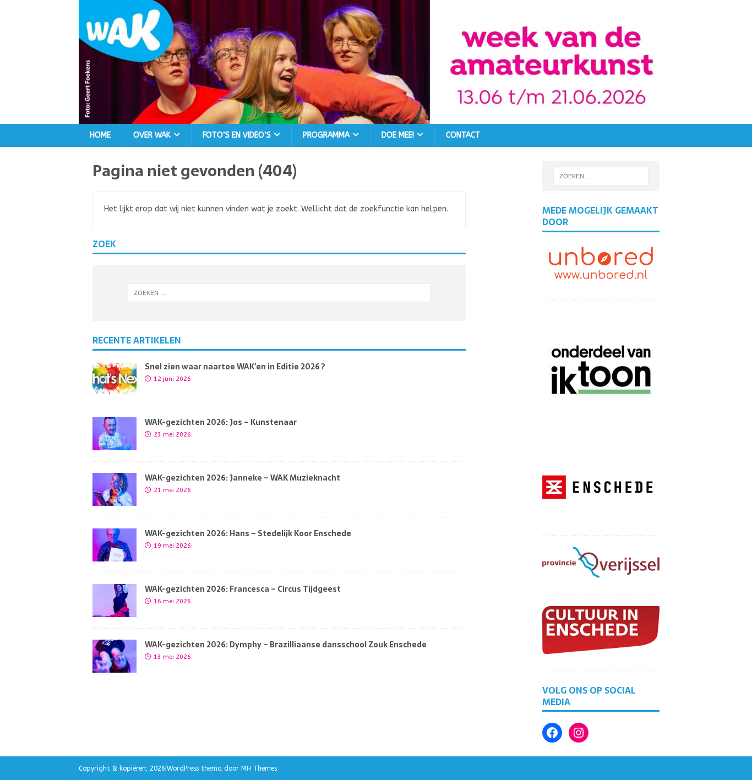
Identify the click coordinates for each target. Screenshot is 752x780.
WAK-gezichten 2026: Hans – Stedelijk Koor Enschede (248, 533)
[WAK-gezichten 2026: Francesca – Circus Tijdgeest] (114, 610)
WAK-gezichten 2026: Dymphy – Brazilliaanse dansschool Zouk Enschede (286, 645)
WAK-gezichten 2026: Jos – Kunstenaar (221, 422)
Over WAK (152, 135)
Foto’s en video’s (237, 135)
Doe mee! (398, 135)
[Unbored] (601, 276)
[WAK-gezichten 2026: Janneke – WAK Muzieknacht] (114, 499)
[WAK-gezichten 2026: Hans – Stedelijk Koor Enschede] (114, 555)
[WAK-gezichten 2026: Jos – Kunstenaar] (114, 444)
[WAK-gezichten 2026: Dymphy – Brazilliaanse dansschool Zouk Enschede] (114, 666)
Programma (326, 135)
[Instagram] (578, 733)
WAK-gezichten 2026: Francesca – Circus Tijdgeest (243, 589)
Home (100, 135)
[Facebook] (552, 733)
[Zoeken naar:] (279, 292)
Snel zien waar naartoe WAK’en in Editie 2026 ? (235, 367)
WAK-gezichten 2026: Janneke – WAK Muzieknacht (242, 478)
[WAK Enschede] (376, 117)
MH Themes (259, 768)
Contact (463, 135)
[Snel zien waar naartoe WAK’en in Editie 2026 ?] (114, 388)
